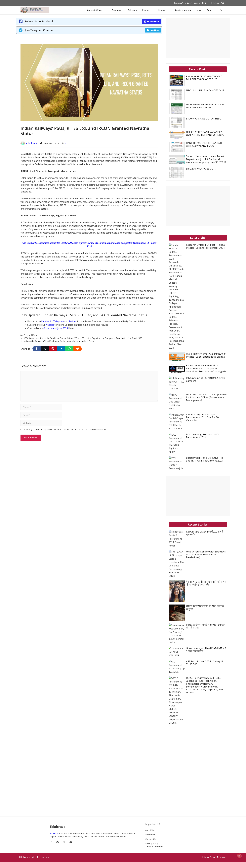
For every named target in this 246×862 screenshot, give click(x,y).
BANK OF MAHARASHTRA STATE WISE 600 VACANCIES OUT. (204, 144)
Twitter (73, 321)
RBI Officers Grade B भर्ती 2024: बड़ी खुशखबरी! (204, 533)
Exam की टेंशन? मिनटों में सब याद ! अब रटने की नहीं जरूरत (205, 626)
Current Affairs (94, 10)
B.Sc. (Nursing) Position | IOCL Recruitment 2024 (203, 436)
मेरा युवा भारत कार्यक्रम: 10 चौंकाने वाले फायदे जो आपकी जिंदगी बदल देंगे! (206, 583)
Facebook (46, 321)
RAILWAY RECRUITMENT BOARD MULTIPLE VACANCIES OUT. (204, 78)
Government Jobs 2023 (55, 328)
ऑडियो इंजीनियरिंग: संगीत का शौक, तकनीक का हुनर (205, 607)
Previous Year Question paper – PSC (190, 3)
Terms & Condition (154, 846)
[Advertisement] (198, 38)
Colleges (132, 10)
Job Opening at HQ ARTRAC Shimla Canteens (205, 379)
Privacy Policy (151, 843)
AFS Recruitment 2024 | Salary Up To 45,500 (205, 663)
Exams (145, 10)
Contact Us (150, 839)
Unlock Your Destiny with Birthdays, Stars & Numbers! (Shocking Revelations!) (206, 554)
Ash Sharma (31, 143)
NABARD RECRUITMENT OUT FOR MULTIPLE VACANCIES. (205, 106)
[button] (222, 10)
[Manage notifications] (239, 855)
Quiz (209, 10)
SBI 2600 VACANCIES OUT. (201, 168)
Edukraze (54, 833)
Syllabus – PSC (217, 3)
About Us (149, 830)
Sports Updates (183, 10)
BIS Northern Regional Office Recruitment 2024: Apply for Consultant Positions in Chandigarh (206, 368)
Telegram (58, 321)
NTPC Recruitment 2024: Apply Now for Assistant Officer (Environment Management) (206, 397)
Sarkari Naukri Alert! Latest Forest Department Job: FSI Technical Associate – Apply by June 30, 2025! (206, 159)
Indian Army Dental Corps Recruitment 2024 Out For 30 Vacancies (202, 417)
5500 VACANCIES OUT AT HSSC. (204, 118)
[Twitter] (45, 348)
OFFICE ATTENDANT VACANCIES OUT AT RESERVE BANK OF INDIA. (205, 133)
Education (117, 10)
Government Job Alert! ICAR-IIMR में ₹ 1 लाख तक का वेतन (206, 650)
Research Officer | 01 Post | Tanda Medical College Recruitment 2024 (205, 246)
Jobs (198, 10)
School (161, 10)
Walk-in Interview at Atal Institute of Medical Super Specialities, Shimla (206, 355)
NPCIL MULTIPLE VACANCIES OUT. (205, 90)
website (50, 324)
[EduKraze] (34, 10)
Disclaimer (150, 834)
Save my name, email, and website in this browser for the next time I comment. (65, 429)
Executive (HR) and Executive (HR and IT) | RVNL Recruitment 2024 (204, 459)
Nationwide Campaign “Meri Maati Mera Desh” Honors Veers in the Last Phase (59, 341)
